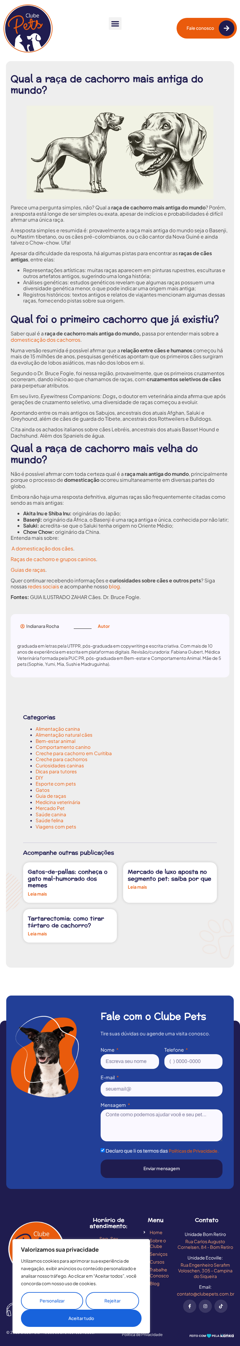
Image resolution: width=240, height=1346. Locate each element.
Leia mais (37, 893)
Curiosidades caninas (60, 765)
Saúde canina (51, 814)
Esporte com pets (56, 783)
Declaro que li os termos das (162, 1151)
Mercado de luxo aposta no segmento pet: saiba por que (169, 875)
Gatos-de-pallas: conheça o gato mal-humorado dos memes (68, 879)
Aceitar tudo (81, 1318)
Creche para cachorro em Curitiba (74, 753)
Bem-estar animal (55, 741)
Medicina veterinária (58, 802)
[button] (115, 23)
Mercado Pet (50, 808)
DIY (39, 778)
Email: (205, 1287)
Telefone (174, 1050)
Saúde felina (49, 820)
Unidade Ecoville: (205, 1257)
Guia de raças (51, 796)
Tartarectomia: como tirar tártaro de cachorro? (66, 922)
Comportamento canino (63, 747)
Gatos (43, 790)
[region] (81, 1286)
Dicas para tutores (56, 771)
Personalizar (52, 1300)
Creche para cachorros (62, 759)
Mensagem (114, 1105)
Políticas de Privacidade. (194, 1151)
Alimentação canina (58, 729)
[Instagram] (205, 1306)
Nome (108, 1050)
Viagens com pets (56, 826)
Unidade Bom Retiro (205, 1234)
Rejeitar (112, 1300)
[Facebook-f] (189, 1306)
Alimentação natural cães (64, 735)
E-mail (108, 1077)
